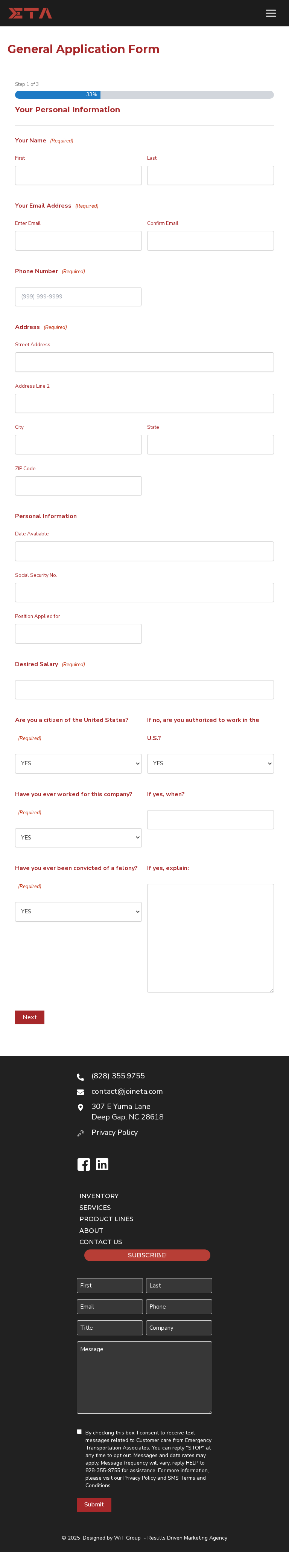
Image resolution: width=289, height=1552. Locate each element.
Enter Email (28, 223)
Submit (94, 1504)
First (20, 158)
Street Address (32, 344)
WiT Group (127, 1537)
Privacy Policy (139, 1478)
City (19, 427)
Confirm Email (162, 223)
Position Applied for (37, 616)
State (153, 427)
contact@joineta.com (127, 1091)
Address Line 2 (32, 386)
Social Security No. (36, 575)
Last (152, 158)
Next (30, 1017)
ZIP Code (25, 468)
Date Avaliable (32, 534)
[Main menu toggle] (270, 13)
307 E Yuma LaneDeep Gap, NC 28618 (127, 1111)
